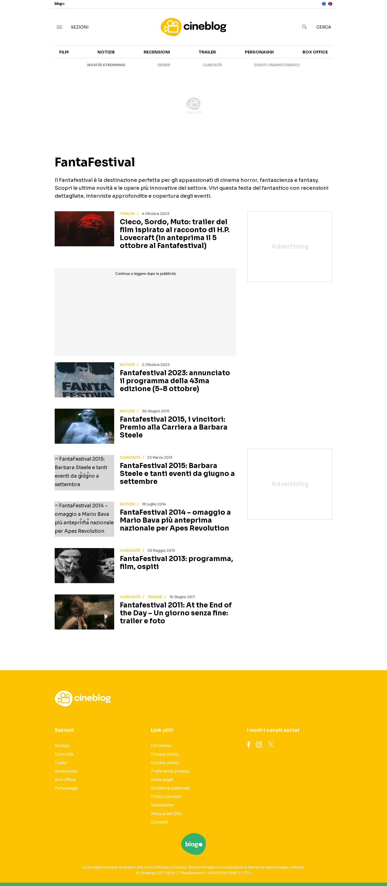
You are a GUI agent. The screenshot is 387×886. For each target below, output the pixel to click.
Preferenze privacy (170, 771)
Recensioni (157, 52)
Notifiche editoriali (170, 788)
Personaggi (259, 52)
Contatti (159, 822)
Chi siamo (161, 745)
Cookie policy (165, 762)
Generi (164, 65)
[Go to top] (332, 867)
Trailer (334, 55)
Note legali (162, 779)
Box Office (337, 65)
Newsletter (162, 805)
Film (64, 52)
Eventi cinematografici (277, 65)
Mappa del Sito (166, 813)
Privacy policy (165, 754)
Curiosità (212, 65)
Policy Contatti (166, 796)
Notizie (106, 52)
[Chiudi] (373, 16)
